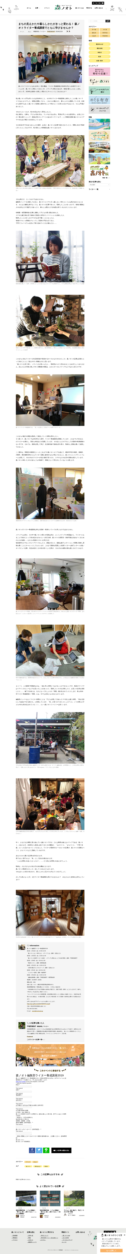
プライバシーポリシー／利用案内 (55, 1250)
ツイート (39, 1151)
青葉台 (46, 1166)
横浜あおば (37, 1166)
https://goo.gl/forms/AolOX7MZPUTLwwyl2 (38, 1003)
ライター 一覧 (93, 189)
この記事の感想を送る (62, 1150)
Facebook (30, 1036)
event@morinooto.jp (37, 1011)
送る (46, 1151)
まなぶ (35, 1162)
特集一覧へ (105, 177)
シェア (32, 1151)
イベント (28, 1162)
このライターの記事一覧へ (35, 1039)
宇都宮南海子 (51, 31)
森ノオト (28, 1166)
